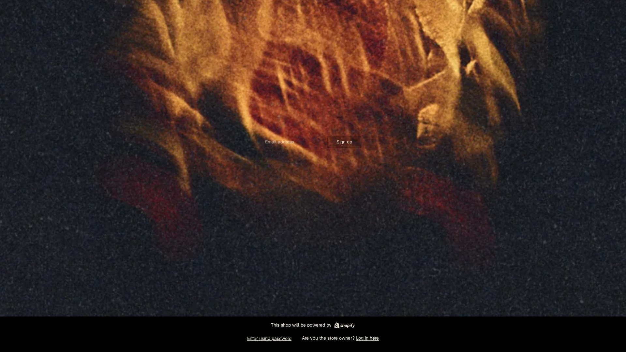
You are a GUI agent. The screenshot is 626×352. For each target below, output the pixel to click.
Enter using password (269, 338)
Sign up (344, 142)
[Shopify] (344, 325)
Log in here (367, 338)
